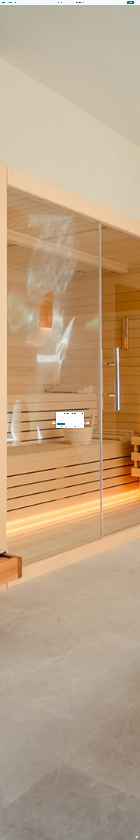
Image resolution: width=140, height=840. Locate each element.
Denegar (70, 423)
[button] (82, 413)
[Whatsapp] (137, 836)
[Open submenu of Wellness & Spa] (64, 2)
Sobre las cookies (64, 426)
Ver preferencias (79, 423)
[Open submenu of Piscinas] (56, 2)
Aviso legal (77, 426)
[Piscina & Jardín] (10, 2)
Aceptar (61, 423)
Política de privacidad (71, 426)
